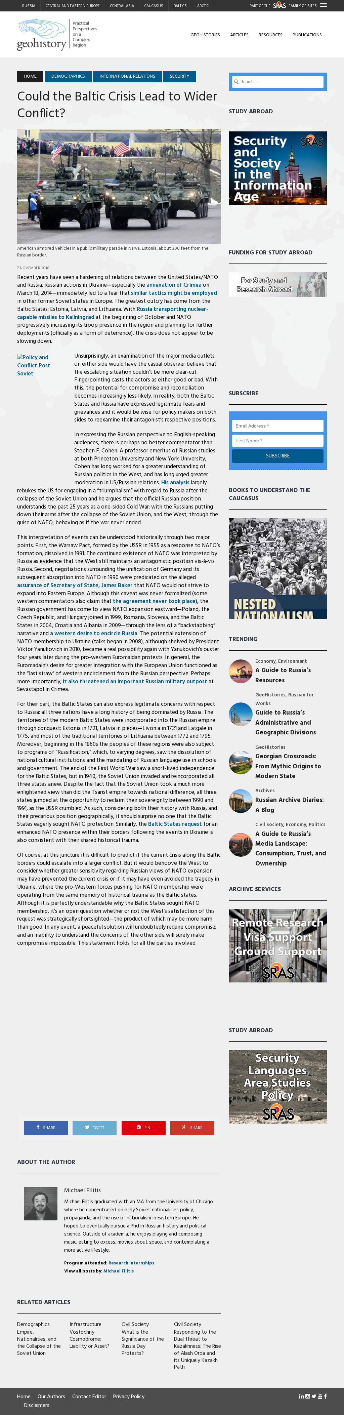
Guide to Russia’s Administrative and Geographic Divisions (285, 723)
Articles (239, 35)
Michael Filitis (82, 1191)
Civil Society (269, 825)
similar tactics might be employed (174, 293)
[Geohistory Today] (66, 34)
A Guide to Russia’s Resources (283, 675)
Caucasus (153, 6)
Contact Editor (89, 1397)
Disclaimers (36, 1406)
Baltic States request (175, 824)
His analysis (175, 482)
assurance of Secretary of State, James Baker (75, 585)
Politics (317, 825)
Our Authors (51, 1397)
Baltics (180, 6)
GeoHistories (205, 35)
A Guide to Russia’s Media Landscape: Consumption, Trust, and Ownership (290, 849)
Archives (265, 791)
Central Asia (122, 6)
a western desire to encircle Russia (93, 633)
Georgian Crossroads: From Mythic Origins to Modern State (288, 766)
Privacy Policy (128, 1397)
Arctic (203, 6)
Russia (28, 6)
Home (24, 1397)
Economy (265, 661)
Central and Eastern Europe (73, 6)
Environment (292, 661)
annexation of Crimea (174, 285)
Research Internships (131, 1263)
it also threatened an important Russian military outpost (135, 681)
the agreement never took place (154, 601)
